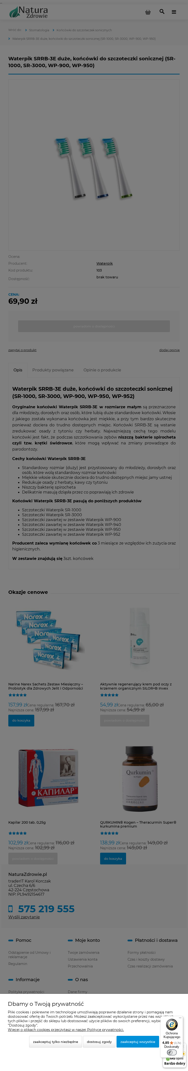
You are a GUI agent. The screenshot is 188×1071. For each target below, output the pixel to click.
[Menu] (180, 1019)
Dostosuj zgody (99, 1042)
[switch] (172, 1052)
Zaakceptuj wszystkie (137, 1042)
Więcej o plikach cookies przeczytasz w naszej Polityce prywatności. (66, 1030)
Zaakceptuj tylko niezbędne (55, 1042)
